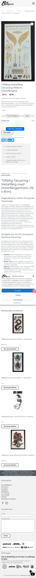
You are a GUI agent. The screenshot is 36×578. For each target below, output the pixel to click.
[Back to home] (7, 3)
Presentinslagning (12, 116)
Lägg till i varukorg (15, 129)
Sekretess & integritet (8, 499)
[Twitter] (6, 140)
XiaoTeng (21, 137)
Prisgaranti (4, 491)
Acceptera (18, 290)
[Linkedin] (9, 140)
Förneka (18, 295)
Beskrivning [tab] (5, 173)
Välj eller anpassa (10, 349)
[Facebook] (2, 140)
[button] (33, 276)
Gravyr (27, 116)
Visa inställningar (18, 300)
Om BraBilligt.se (6, 485)
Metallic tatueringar (13, 137)
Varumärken (5, 495)
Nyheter (4, 497)
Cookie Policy (17, 302)
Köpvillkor (4, 489)
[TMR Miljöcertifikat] (5, 553)
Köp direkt (7, 132)
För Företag (5, 493)
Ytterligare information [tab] (20, 173)
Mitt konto (4, 487)
